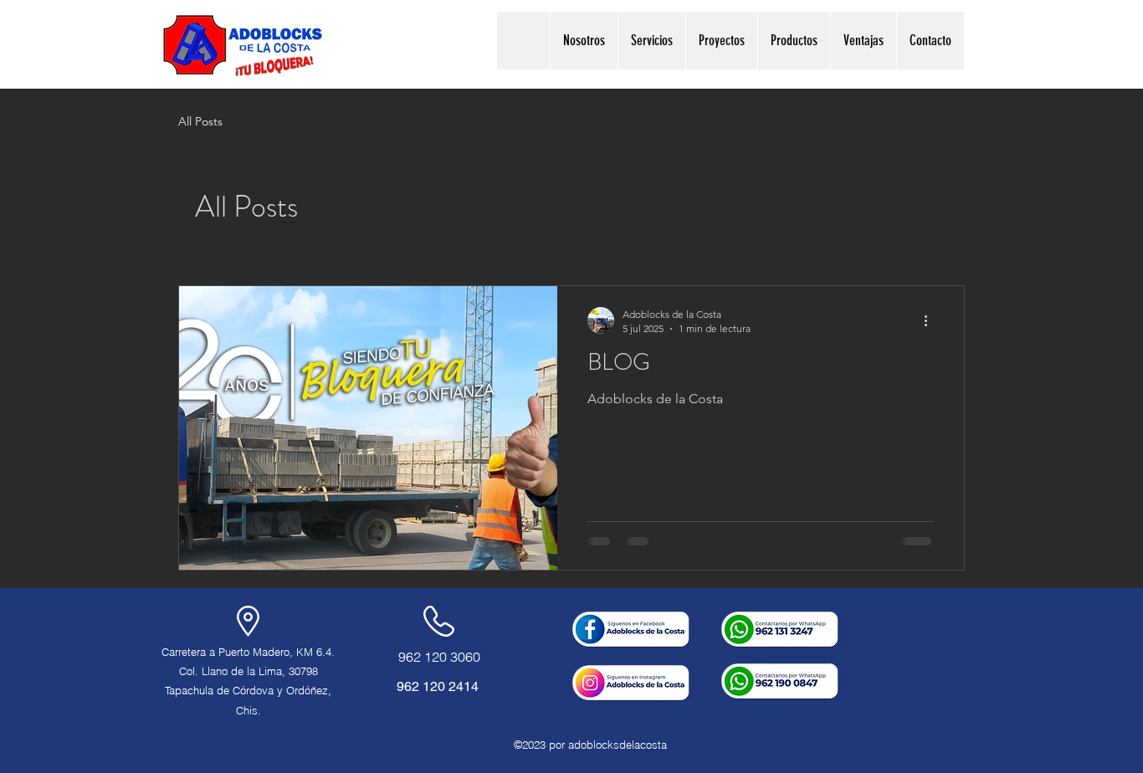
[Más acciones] (931, 320)
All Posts (200, 121)
